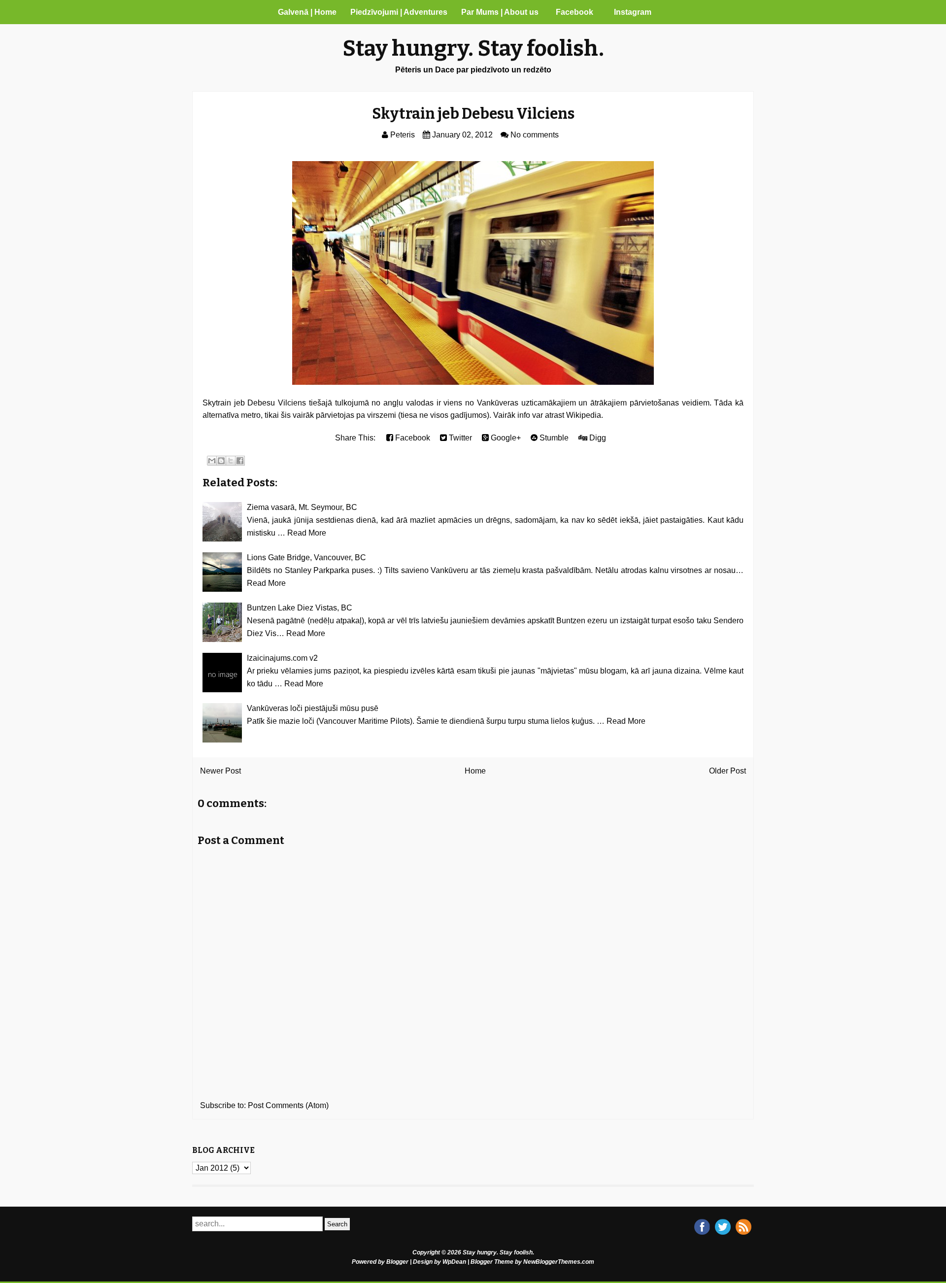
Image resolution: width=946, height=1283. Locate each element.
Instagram (632, 12)
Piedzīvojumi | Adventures (398, 12)
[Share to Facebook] (240, 461)
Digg (596, 438)
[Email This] (212, 461)
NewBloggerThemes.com (558, 1261)
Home (475, 771)
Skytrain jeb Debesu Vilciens (473, 114)
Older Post (727, 771)
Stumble (553, 438)
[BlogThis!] (221, 461)
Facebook (574, 12)
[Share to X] (231, 461)
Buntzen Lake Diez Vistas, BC (299, 608)
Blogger (397, 1261)
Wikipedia (583, 415)
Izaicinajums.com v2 (282, 658)
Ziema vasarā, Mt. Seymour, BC (302, 507)
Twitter (459, 438)
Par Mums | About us (500, 12)
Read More (306, 533)
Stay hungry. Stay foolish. (473, 48)
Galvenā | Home (307, 12)
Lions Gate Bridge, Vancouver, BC (306, 557)
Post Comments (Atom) (288, 1105)
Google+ (505, 438)
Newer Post (220, 771)
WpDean (454, 1261)
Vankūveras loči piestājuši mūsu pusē (312, 708)
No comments (534, 135)
